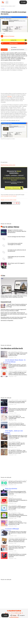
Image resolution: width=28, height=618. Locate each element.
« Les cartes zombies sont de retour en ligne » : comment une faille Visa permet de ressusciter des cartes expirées (18, 540)
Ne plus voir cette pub (6, 223)
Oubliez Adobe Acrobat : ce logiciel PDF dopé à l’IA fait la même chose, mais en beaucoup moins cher (14, 296)
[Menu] (7, 2)
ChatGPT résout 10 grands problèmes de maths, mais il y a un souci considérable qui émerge (16, 305)
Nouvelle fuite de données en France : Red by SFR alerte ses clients (17, 482)
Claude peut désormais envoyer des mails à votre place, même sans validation (17, 548)
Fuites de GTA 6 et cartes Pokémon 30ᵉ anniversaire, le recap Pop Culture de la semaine (17, 410)
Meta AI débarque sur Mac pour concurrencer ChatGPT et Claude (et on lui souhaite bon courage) (17, 515)
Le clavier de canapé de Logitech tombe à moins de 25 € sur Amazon (17, 424)
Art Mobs (9, 96)
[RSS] (18, 613)
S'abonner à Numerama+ (13, 188)
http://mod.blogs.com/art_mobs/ (8, 165)
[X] (10, 613)
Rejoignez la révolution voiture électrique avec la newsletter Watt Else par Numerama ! (17, 231)
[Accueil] (3, 2)
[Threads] (22, 613)
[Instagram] (12, 613)
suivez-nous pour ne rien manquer (8, 196)
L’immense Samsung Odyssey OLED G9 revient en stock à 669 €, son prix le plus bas (17, 493)
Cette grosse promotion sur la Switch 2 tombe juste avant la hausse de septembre (17, 555)
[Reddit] (16, 613)
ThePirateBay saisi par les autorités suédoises (16, 257)
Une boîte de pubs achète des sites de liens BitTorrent (17, 250)
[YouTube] (6, 613)
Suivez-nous (4, 49)
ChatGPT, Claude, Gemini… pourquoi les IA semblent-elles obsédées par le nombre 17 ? (17, 366)
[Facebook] (14, 613)
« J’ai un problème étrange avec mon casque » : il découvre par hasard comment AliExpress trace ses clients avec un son (17, 373)
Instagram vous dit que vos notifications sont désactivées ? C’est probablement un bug (17, 523)
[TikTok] (8, 613)
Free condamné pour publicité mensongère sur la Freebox (15, 244)
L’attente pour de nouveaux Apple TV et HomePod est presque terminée (17, 402)
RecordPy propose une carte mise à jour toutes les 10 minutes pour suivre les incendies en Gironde (13, 318)
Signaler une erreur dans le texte (8, 200)
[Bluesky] (20, 613)
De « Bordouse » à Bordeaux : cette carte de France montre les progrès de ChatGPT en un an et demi (18, 452)
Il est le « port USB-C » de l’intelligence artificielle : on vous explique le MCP (17, 417)
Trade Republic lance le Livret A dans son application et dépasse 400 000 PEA (17, 533)
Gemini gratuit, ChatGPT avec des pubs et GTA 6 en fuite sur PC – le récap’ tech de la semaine (17, 444)
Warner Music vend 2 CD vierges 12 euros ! (16, 264)
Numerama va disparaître (7, 320)
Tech (3, 9)
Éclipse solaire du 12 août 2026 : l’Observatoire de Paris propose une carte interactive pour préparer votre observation (14, 314)
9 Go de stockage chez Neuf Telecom (16, 236)
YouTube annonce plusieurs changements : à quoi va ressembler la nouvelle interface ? (17, 500)
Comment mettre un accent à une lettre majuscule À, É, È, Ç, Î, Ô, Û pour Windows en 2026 (13, 310)
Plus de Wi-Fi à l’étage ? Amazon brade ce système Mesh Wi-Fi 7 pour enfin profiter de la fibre (17, 354)
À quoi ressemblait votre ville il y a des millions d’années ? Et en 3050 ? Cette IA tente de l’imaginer (18, 437)
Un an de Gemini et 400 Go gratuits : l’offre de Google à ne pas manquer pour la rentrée (17, 508)
